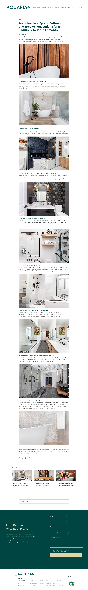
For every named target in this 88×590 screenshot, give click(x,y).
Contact (42, 583)
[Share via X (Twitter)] (22, 458)
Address (52, 526)
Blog (58, 582)
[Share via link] (29, 458)
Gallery (41, 582)
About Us (42, 580)
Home (31, 580)
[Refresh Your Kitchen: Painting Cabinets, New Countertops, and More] (22, 475)
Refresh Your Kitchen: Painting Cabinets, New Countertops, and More (20, 484)
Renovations (33, 585)
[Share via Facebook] (19, 458)
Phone (68, 521)
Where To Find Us (50, 583)
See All (74, 467)
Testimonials (49, 582)
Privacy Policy (59, 585)
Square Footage (54, 531)
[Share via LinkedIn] (26, 458)
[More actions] (68, 19)
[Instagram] (71, 576)
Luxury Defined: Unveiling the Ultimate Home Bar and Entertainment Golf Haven (44, 484)
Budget (68, 531)
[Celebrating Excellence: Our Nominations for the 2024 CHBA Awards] (66, 475)
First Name (52, 516)
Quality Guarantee (50, 585)
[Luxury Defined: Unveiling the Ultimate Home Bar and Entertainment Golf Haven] (44, 475)
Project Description (55, 537)
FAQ (58, 583)
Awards (48, 580)
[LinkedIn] (68, 576)
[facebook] (73, 576)
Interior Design (33, 583)
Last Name (69, 516)
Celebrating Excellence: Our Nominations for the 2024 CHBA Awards (66, 484)
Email (51, 521)
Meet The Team (34, 582)
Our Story (59, 580)
